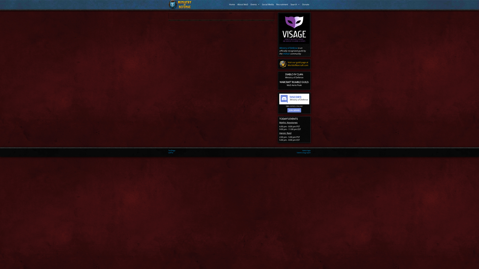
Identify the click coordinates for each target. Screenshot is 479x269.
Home (232, 4)
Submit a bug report (304, 153)
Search (294, 4)
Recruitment (282, 4)
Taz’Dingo (171, 150)
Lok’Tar (170, 153)
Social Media (268, 4)
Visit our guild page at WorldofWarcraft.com (298, 64)
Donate (305, 4)
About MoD (242, 4)
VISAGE (286, 53)
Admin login (306, 150)
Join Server (294, 110)
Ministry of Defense (288, 48)
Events (254, 4)
